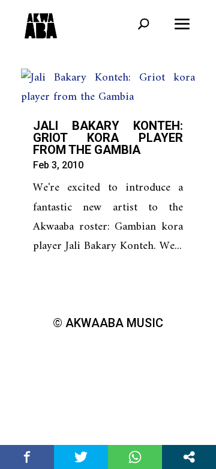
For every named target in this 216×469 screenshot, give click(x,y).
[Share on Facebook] (27, 457)
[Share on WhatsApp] (135, 457)
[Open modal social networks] (189, 457)
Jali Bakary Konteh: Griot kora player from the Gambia (108, 138)
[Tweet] (81, 457)
